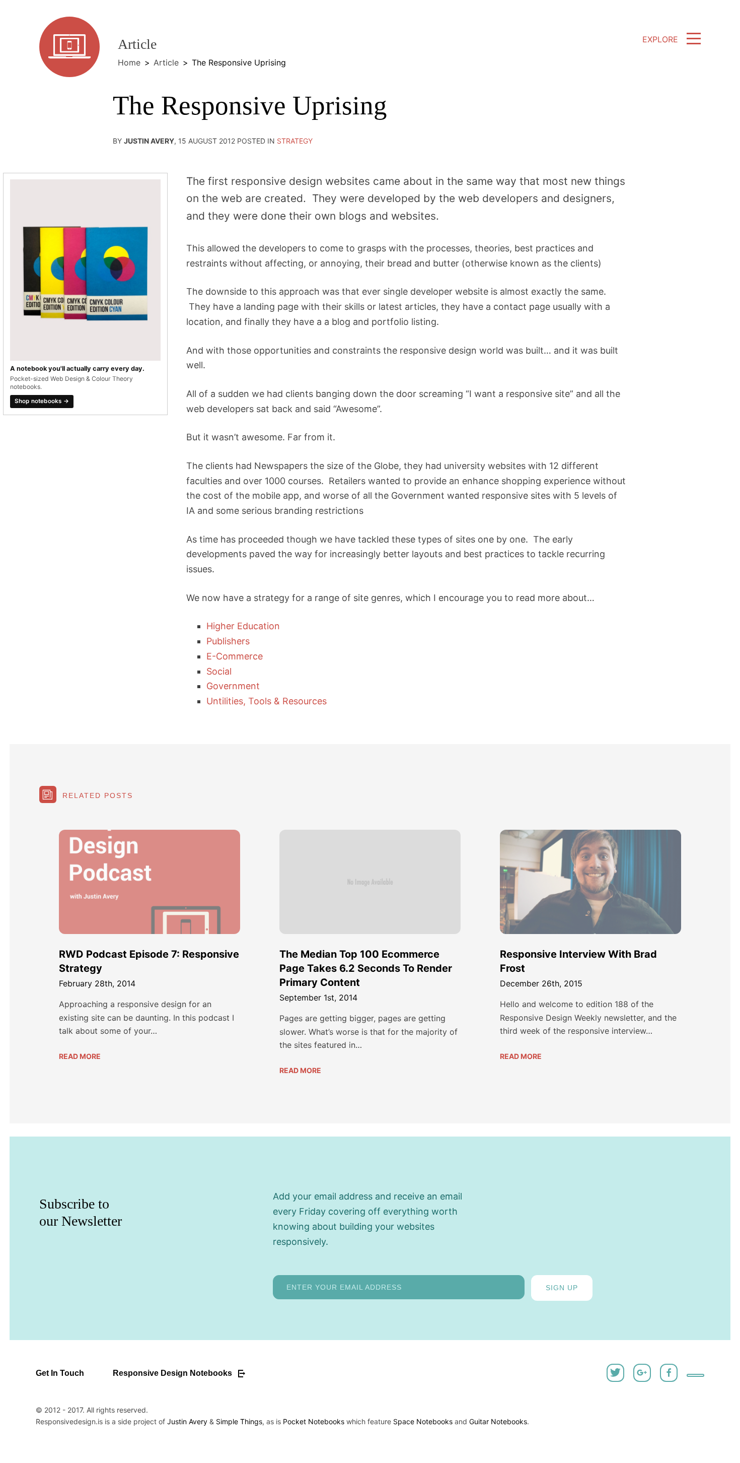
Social (219, 671)
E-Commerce (234, 656)
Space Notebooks (423, 1421)
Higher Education (243, 626)
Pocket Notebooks (313, 1421)
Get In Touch (60, 1373)
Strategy (295, 141)
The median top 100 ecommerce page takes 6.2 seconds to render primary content (365, 968)
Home (129, 62)
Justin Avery (187, 1421)
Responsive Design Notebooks (173, 1373)
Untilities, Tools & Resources (266, 701)
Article (166, 62)
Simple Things (239, 1421)
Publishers (228, 641)
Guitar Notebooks (498, 1421)
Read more (80, 1056)
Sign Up (562, 1288)
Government (233, 686)
